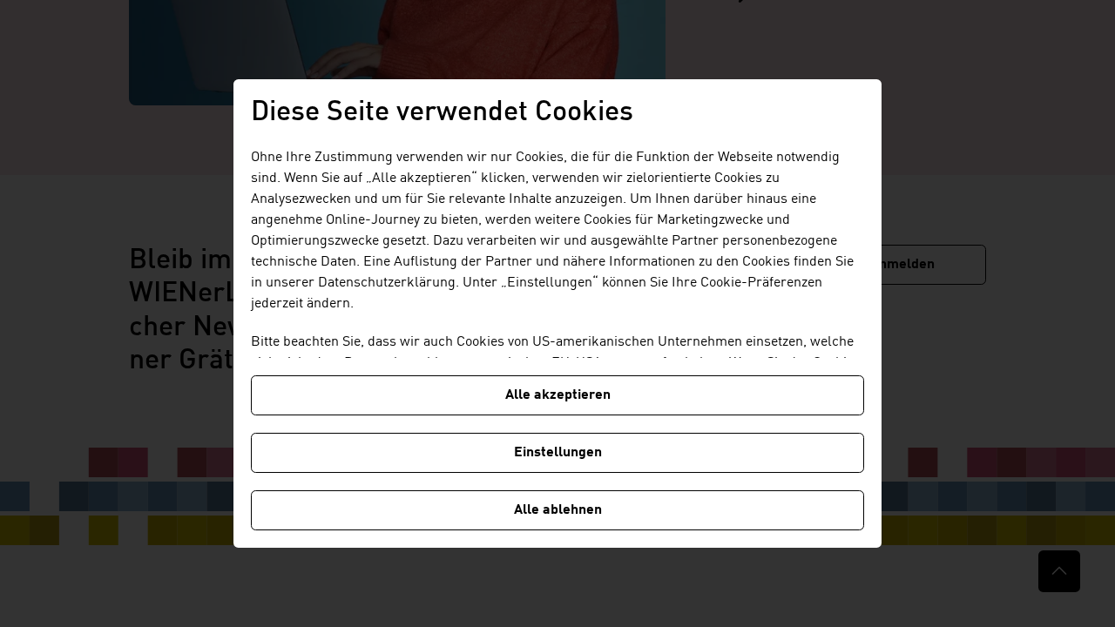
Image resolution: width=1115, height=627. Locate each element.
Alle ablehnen (558, 510)
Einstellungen (558, 453)
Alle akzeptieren (558, 395)
